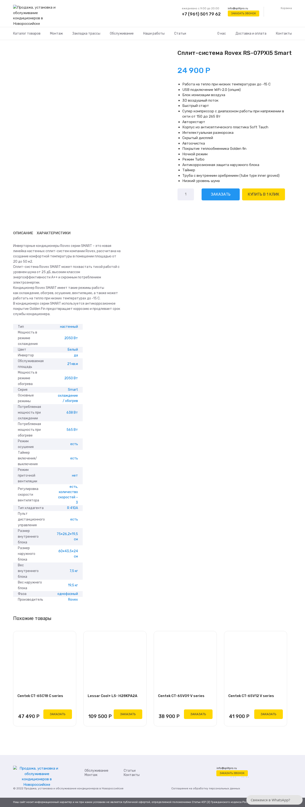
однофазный (67, 594)
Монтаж (56, 33)
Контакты (284, 33)
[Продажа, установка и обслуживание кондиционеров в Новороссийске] (37, 16)
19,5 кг (73, 585)
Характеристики (54, 233)
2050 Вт (71, 338)
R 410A (72, 508)
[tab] (23, 233)
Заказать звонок (243, 13)
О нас (221, 33)
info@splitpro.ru (238, 8)
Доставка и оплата (250, 33)
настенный (69, 327)
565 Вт (72, 430)
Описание (23, 233)
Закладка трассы (86, 33)
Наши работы (154, 33)
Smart (73, 390)
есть (74, 444)
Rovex (73, 600)
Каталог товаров (27, 33)
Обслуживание (122, 33)
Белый (73, 350)
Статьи (180, 33)
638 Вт (72, 413)
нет (75, 476)
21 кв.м (72, 364)
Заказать (220, 194)
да (76, 355)
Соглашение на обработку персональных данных (205, 788)
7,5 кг (74, 571)
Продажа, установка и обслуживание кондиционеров (61, 788)
